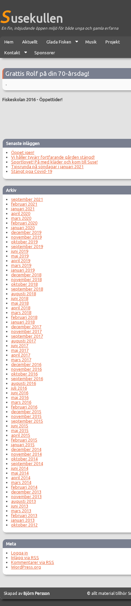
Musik (91, 41)
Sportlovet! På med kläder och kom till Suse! (54, 161)
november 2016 (26, 369)
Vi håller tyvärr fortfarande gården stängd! (53, 157)
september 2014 (27, 463)
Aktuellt (30, 41)
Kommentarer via (32, 562)
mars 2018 (21, 312)
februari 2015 (24, 439)
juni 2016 (19, 392)
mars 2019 (21, 265)
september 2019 (27, 246)
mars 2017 (21, 359)
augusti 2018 (23, 293)
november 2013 (26, 496)
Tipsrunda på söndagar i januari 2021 (47, 166)
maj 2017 (20, 350)
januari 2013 (23, 520)
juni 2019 (19, 251)
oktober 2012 (24, 524)
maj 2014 (20, 473)
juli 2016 (19, 388)
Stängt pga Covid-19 (31, 171)
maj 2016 (20, 397)
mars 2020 (21, 218)
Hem (8, 41)
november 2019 (26, 237)
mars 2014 (21, 482)
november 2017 (26, 331)
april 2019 (20, 260)
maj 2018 (20, 303)
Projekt (112, 41)
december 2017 (26, 326)
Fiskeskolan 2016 (19, 99)
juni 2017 (19, 345)
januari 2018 (23, 322)
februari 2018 (24, 317)
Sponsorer (44, 52)
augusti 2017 (23, 340)
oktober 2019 (24, 241)
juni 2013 (19, 506)
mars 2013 (21, 510)
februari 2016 (24, 406)
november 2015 (26, 416)
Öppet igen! (22, 152)
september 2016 (27, 378)
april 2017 (20, 355)
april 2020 (20, 213)
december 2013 (26, 491)
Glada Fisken (56, 43)
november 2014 (26, 454)
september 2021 (27, 199)
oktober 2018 (24, 284)
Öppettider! (50, 99)
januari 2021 (23, 208)
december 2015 (26, 411)
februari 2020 (24, 222)
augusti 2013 (23, 501)
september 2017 (27, 336)
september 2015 (27, 421)
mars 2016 (21, 402)
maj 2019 (20, 255)
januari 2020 (23, 227)
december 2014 (26, 449)
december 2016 (26, 364)
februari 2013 (24, 515)
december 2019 (26, 232)
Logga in (19, 552)
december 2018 (26, 274)
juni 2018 (19, 298)
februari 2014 (24, 487)
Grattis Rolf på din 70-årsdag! (47, 73)
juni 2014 (19, 468)
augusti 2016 (23, 383)
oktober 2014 (24, 458)
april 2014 (20, 477)
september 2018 (27, 288)
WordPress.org (26, 567)
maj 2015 (20, 430)
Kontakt (10, 54)
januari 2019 (23, 270)
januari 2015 (23, 444)
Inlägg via (25, 557)
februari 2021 (24, 204)
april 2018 (20, 307)
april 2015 (20, 435)
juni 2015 (19, 425)
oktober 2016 (24, 373)
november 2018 (26, 279)
